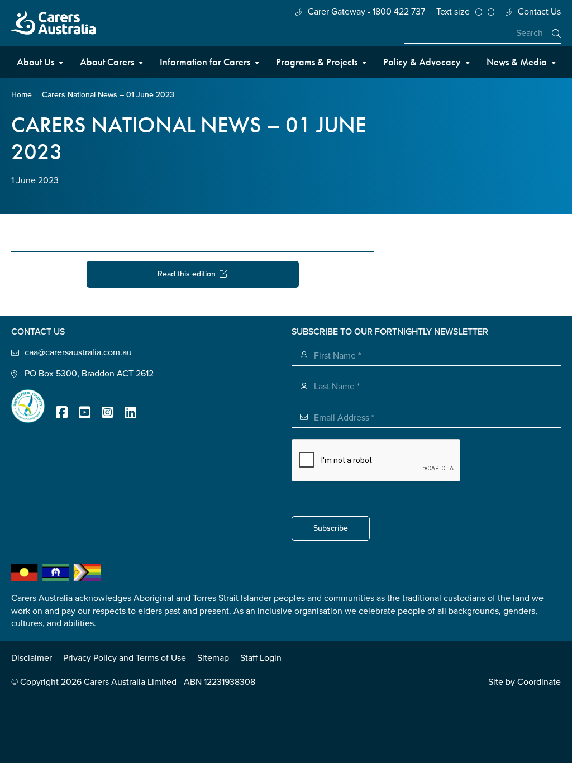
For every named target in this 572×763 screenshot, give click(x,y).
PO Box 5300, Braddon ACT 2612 (89, 373)
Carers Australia (53, 23)
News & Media (517, 61)
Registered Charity (28, 406)
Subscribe (330, 528)
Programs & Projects (317, 61)
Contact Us (539, 11)
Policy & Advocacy (422, 61)
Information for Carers (205, 61)
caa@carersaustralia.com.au (78, 352)
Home (21, 94)
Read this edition (189, 274)
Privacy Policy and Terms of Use (124, 658)
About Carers (107, 61)
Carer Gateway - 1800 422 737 (366, 11)
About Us (35, 61)
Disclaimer (31, 658)
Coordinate (539, 682)
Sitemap (213, 658)
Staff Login (261, 658)
